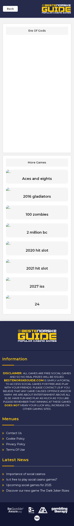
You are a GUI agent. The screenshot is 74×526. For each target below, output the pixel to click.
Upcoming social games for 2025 (28, 485)
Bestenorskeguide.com (24, 380)
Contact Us (14, 433)
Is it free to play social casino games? (31, 479)
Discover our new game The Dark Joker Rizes (37, 490)
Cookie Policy (15, 438)
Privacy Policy (15, 444)
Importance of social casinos (25, 474)
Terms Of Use (15, 449)
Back (10, 8)
